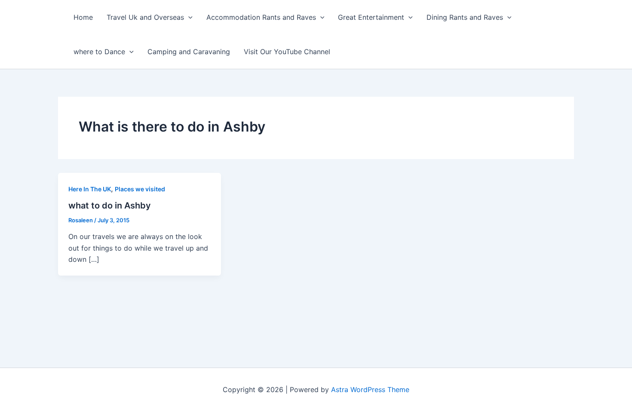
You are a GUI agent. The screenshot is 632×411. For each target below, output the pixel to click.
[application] (188, 17)
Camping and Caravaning (188, 51)
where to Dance (99, 51)
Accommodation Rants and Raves (261, 17)
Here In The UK (89, 189)
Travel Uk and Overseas (145, 17)
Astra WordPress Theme (370, 389)
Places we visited (140, 189)
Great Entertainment (371, 17)
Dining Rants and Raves (464, 17)
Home (83, 17)
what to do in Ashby (109, 205)
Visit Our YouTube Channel (287, 51)
